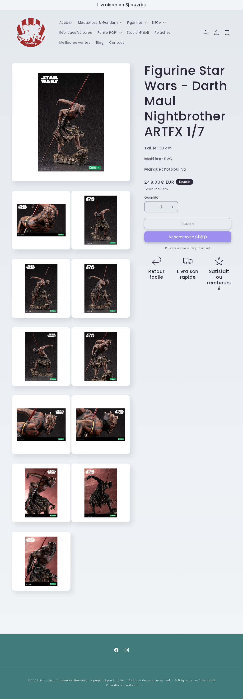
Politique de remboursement (149, 680)
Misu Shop (47, 680)
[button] (99, 23)
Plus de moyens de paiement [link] (187, 248)
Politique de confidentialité (195, 680)
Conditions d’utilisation (123, 685)
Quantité (151, 197)
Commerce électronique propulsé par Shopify (90, 680)
